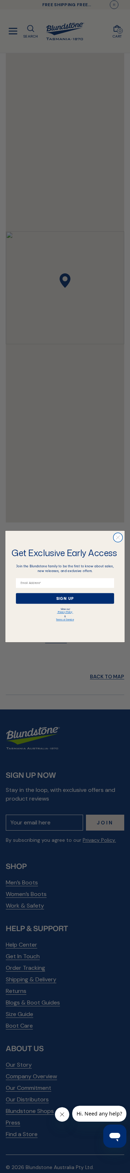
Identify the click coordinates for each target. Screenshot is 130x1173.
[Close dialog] (118, 537)
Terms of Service (65, 619)
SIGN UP (65, 598)
